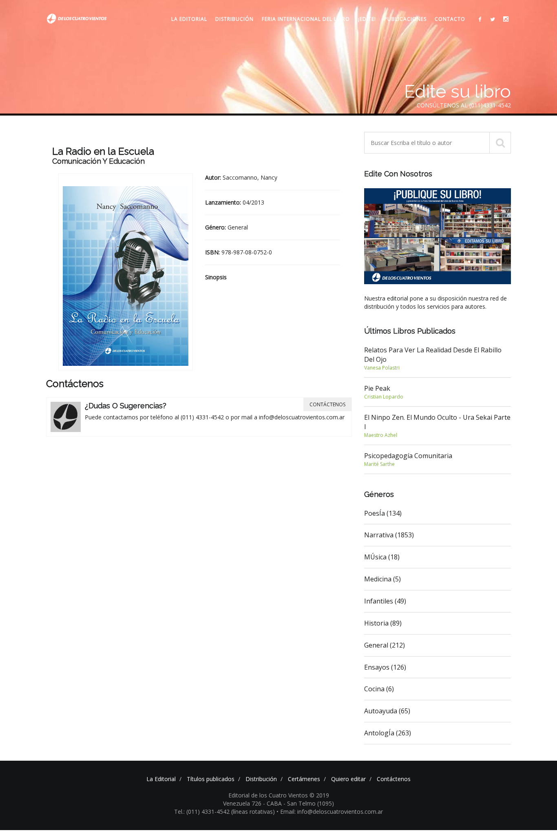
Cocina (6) (379, 688)
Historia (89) (383, 623)
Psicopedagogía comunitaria (408, 459)
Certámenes (304, 779)
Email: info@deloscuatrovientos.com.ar (331, 811)
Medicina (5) (382, 578)
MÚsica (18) (382, 556)
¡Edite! (367, 19)
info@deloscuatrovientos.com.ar (302, 417)
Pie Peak (383, 392)
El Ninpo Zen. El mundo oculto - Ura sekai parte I (437, 426)
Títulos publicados (210, 779)
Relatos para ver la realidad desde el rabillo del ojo (433, 358)
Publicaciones (405, 19)
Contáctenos (327, 404)
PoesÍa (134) (383, 513)
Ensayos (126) (385, 667)
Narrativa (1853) (389, 534)
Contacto (450, 19)
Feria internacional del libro (306, 19)
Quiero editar (348, 779)
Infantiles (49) (385, 601)
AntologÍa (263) (387, 732)
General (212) (384, 645)
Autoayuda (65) (387, 710)
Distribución (234, 19)
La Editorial (189, 19)
